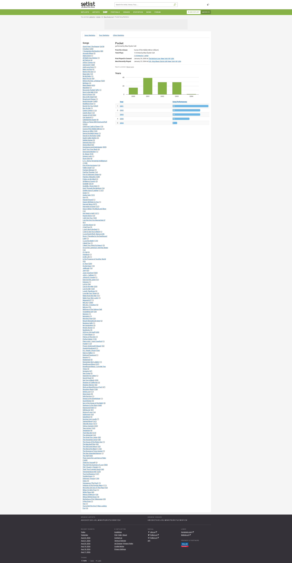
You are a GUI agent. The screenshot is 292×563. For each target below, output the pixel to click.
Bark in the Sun (88, 72)
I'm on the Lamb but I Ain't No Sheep (95, 248)
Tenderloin (86, 430)
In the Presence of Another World (94, 259)
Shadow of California (90, 382)
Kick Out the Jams (89, 280)
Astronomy (87, 65)
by (141, 56)
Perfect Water (87, 339)
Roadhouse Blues (89, 364)
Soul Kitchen (87, 401)
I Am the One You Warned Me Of (94, 220)
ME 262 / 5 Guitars (89, 305)
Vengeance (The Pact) (90, 483)
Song (90, 35)
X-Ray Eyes (87, 501)
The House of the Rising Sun (92, 442)
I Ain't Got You (88, 218)
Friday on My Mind (89, 179)
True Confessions (89, 474)
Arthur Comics (88, 62)
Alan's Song (87, 56)
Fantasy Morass (88, 170)
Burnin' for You (88, 106)
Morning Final (87, 318)
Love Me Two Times (90, 293)
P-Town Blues (87, 334)
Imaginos (86, 254)
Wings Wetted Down (90, 497)
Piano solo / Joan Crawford (92, 341)
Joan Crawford (88, 273)
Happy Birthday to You (91, 202)
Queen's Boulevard (89, 348)
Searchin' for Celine (89, 376)
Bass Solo (86, 74)
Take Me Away (88, 424)
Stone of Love (87, 412)
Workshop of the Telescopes (92, 499)
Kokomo (86, 282)
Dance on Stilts (88, 131)
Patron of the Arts (89, 337)
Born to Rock (87, 94)
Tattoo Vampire (88, 426)
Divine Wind (87, 145)
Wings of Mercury (89, 494)
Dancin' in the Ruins (89, 136)
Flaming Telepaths (89, 177)
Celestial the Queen (89, 120)
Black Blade (87, 85)
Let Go (85, 284)
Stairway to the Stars (90, 405)
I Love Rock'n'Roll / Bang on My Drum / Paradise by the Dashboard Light (95, 236)
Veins (85, 481)
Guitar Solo (87, 195)
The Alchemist (88, 435)
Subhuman (86, 414)
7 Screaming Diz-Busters (91, 51)
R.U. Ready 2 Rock (89, 350)
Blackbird (86, 88)
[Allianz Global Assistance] (184, 544)
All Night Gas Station (90, 58)
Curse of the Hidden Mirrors (92, 129)
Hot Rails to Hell (88, 213)
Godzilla (85, 184)
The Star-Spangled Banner (92, 453)
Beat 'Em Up (87, 78)
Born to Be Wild (88, 92)
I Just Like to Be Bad (90, 229)
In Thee (85, 264)
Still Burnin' (86, 410)
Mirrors (85, 307)
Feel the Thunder (88, 172)
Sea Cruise (86, 373)
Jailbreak (86, 268)
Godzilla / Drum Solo (90, 186)
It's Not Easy (87, 266)
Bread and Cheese (89, 99)
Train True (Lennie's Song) (92, 469)
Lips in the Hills (88, 286)
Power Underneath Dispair (92, 346)
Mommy (86, 314)
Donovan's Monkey (89, 152)
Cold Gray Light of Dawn (91, 126)
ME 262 (85, 302)
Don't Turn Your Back (90, 149)
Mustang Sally (88, 323)
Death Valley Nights (89, 138)
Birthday (86, 83)
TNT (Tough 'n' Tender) (90, 467)
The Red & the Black (90, 449)
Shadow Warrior (88, 385)
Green (85, 193)
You (84, 504)
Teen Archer (87, 428)
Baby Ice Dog (87, 69)
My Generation (88, 325)
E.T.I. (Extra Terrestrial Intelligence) (95, 161)
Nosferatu (86, 330)
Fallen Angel (87, 168)
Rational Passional (89, 355)
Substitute (86, 417)
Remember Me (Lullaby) (91, 362)
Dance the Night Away (90, 133)
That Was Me (87, 433)
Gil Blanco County (89, 181)
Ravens (85, 357)
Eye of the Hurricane (90, 165)
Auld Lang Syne (88, 67)
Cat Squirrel (87, 117)
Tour (104, 35)
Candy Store (87, 113)
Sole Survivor (87, 396)
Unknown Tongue (89, 478)
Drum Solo (86, 158)
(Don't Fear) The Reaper (91, 46)
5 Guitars (86, 49)
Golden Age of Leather (90, 190)
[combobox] (146, 4)
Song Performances (180, 102)
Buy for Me (86, 108)
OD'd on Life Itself (89, 332)
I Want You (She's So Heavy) (92, 245)
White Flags (87, 492)
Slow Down (87, 394)
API (149, 541)
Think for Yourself (89, 462)
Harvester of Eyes (89, 206)
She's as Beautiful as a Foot (92, 387)
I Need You (86, 243)
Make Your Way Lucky (90, 298)
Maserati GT (87, 300)
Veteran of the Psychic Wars (93, 485)
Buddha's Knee (88, 104)
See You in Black (88, 380)
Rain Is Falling (88, 353)
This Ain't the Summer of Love (93, 465)
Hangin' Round (88, 200)
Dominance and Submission (92, 147)
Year (121, 102)
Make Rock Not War (90, 296)
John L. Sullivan (88, 275)
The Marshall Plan (89, 444)
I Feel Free (86, 227)
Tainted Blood (87, 421)
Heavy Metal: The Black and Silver (94, 209)
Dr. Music (86, 154)
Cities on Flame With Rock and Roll (95, 122)
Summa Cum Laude (90, 419)
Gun (84, 197)
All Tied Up (86, 60)
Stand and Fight (88, 408)
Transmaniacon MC (89, 472)
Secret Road (87, 378)
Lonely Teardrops (89, 291)
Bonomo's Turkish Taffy (91, 90)
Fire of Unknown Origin (91, 174)
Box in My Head (88, 97)
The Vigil (86, 456)
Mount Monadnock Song (91, 321)
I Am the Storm (88, 225)
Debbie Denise (88, 140)
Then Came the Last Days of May (94, 458)
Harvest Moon (88, 204)
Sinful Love (86, 392)
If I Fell (85, 252)
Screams (86, 371)
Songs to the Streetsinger (91, 398)
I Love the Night (88, 241)
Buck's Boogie (87, 101)
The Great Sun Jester (90, 437)
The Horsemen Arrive (90, 440)
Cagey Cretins (88, 110)
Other (118, 35)
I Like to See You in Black (91, 232)
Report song (130, 67)
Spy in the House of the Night (93, 403)
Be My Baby (87, 76)
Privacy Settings (120, 549)
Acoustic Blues (88, 53)
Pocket (85, 344)
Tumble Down (87, 476)
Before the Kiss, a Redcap (92, 81)
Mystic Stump (87, 328)
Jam (84, 270)
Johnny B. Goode (89, 277)
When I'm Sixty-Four (90, 490)
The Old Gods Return (90, 446)
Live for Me (86, 289)
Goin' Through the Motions (92, 188)
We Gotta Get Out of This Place (93, 488)
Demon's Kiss (87, 142)
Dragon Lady (87, 156)
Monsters (86, 316)
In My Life (86, 257)
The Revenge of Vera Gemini (92, 451)
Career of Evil (87, 115)
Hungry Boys (87, 216)
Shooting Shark (88, 389)
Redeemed (86, 360)
